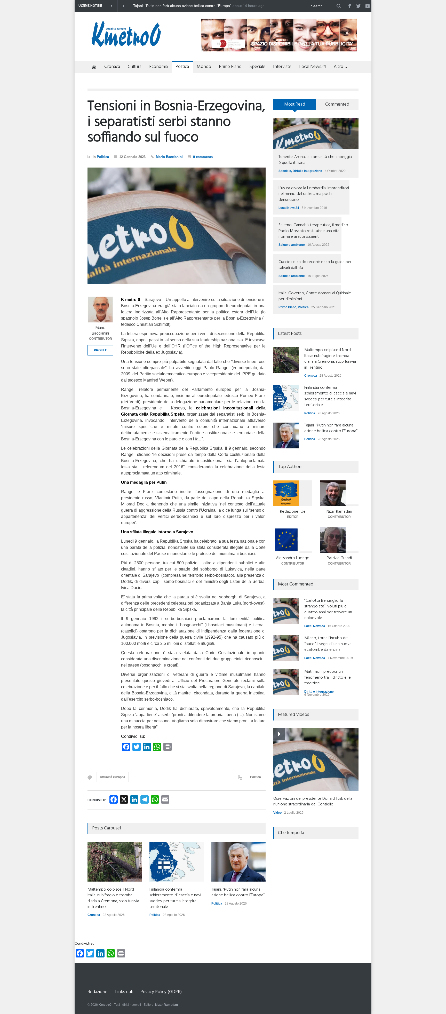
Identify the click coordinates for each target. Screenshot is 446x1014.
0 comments (203, 157)
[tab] (294, 106)
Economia (158, 66)
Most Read (294, 104)
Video (277, 812)
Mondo (204, 66)
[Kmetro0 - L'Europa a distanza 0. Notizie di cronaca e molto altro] (126, 44)
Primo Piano (230, 66)
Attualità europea (112, 777)
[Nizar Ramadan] (339, 493)
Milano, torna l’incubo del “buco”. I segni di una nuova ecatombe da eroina (328, 644)
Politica (182, 66)
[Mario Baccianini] (100, 309)
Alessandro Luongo (292, 558)
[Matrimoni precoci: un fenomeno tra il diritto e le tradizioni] (286, 682)
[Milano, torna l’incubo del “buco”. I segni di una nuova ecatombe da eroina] (286, 648)
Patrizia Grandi (339, 558)
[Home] (92, 68)
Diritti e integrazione (307, 171)
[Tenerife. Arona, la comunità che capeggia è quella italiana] (316, 133)
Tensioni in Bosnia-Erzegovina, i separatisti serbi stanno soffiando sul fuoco (176, 122)
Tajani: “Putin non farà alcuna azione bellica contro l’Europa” (238, 892)
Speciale (257, 66)
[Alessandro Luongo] (292, 540)
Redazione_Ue (293, 511)
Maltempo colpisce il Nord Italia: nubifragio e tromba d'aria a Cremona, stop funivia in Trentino (182, 6)
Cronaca (112, 66)
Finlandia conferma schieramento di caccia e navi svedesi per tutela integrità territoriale (175, 898)
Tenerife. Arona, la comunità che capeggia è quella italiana (315, 160)
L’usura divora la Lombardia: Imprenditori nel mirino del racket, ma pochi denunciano (313, 194)
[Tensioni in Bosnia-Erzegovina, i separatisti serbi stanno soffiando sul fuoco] (176, 226)
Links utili (124, 992)
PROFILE (100, 350)
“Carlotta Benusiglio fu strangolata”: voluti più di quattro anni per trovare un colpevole (328, 609)
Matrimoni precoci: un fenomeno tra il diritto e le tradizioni (327, 677)
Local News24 (312, 66)
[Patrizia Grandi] (339, 540)
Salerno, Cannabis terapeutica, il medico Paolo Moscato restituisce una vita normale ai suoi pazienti (313, 231)
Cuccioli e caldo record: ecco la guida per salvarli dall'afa (315, 265)
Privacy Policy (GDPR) (161, 992)
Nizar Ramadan (339, 511)
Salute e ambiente (291, 245)
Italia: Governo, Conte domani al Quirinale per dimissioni (314, 296)
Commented (337, 104)
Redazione (97, 992)
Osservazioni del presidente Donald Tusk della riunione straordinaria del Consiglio (312, 801)
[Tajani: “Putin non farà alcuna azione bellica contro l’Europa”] (238, 862)
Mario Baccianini (169, 157)
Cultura (134, 66)
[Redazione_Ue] (292, 493)
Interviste (282, 66)
